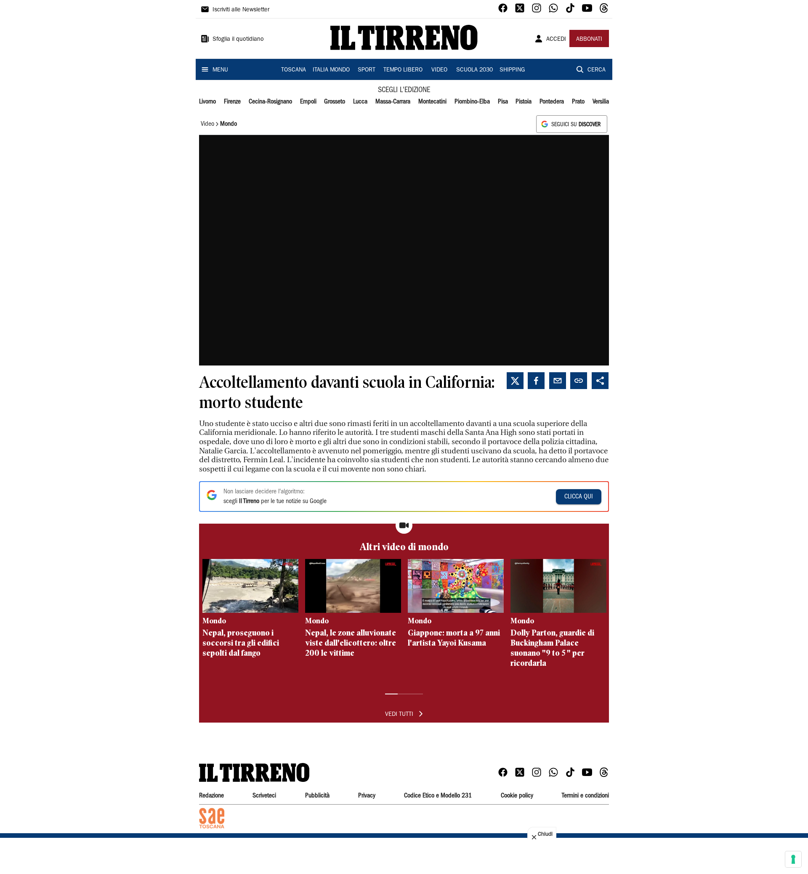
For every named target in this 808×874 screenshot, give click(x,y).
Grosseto (334, 102)
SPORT (366, 70)
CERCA (596, 70)
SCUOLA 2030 (474, 70)
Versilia (601, 102)
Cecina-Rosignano (270, 102)
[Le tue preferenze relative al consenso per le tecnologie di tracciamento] (793, 859)
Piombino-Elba (472, 102)
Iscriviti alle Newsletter (241, 10)
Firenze (232, 102)
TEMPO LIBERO (403, 70)
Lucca (360, 102)
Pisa (503, 102)
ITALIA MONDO (331, 70)
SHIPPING (512, 70)
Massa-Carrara (392, 102)
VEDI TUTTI (399, 715)
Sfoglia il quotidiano (238, 39)
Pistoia (524, 102)
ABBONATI (589, 39)
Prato (578, 102)
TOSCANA (293, 70)
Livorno (207, 102)
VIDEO (439, 70)
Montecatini (432, 102)
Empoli (308, 102)
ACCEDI (556, 39)
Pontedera (552, 102)
